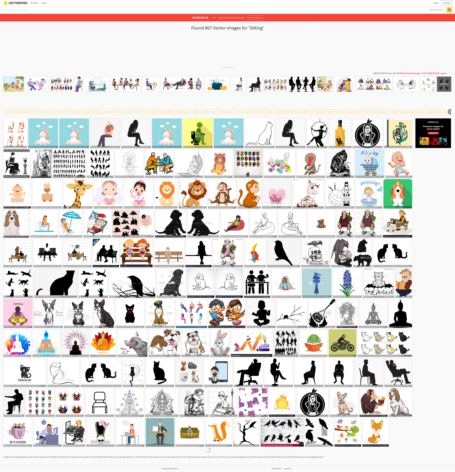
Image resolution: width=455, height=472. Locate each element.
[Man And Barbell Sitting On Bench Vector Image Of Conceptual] (77, 253)
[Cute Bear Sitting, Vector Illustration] (321, 223)
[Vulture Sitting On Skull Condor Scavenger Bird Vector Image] (100, 432)
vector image (74, 112)
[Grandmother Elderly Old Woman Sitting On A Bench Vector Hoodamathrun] (397, 223)
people (96, 112)
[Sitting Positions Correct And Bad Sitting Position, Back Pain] (15, 133)
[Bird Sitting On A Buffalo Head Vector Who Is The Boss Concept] (132, 343)
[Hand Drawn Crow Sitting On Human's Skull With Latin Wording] (315, 253)
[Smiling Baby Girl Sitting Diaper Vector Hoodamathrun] (17, 193)
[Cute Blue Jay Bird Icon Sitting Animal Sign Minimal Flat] (316, 283)
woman (87, 112)
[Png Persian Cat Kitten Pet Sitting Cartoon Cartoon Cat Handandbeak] (189, 372)
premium (385, 112)
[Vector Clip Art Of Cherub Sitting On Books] (224, 402)
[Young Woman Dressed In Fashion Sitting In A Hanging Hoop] (317, 133)
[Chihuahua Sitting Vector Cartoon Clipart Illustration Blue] (344, 402)
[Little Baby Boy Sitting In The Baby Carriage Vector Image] (369, 163)
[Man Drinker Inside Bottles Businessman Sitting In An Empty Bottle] (340, 133)
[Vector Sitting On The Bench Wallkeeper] (169, 253)
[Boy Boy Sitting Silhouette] (261, 313)
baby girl (331, 112)
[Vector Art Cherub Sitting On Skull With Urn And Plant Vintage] (194, 402)
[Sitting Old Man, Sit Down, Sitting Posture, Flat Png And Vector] (105, 133)
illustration (61, 112)
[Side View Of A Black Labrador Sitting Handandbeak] (171, 283)
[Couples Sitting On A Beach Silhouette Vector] (133, 223)
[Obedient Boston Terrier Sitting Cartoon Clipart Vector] (104, 313)
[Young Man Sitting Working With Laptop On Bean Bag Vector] (263, 223)
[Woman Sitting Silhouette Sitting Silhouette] (136, 133)
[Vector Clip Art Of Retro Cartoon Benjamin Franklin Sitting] (368, 223)
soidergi (342, 112)
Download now (255, 17)
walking (196, 112)
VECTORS (34, 3)
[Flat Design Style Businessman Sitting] (160, 432)
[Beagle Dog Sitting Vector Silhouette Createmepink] (170, 223)
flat (367, 112)
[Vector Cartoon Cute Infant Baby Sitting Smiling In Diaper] (398, 163)
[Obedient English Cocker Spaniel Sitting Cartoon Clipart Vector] (400, 402)
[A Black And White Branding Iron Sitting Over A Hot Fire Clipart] (322, 313)
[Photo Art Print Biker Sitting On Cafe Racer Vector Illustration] (342, 343)
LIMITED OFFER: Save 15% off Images (397, 73)
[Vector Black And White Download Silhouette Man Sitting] (14, 402)
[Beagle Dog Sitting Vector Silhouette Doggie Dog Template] (203, 223)
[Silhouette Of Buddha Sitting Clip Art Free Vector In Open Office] (400, 313)
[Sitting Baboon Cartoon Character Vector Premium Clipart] (311, 163)
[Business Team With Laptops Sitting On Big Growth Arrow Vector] (251, 343)
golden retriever (209, 112)
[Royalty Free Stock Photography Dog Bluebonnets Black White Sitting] (347, 283)
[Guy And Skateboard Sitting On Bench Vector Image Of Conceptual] (18, 253)
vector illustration (46, 112)
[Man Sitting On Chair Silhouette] (368, 372)
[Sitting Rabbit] (220, 343)
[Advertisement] (227, 49)
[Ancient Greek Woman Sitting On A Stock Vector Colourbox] (17, 163)
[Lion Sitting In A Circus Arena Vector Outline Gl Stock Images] (129, 163)
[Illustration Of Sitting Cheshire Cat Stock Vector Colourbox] (253, 402)
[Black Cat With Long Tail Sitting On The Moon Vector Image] (133, 372)
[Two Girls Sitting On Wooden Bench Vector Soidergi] (136, 253)
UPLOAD (446, 3)
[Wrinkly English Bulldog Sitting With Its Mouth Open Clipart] (195, 343)
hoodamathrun (226, 112)
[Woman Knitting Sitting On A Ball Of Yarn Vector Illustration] (339, 193)
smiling (321, 112)
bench (238, 112)
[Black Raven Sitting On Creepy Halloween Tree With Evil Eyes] (246, 432)
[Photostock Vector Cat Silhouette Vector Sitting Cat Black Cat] (392, 253)
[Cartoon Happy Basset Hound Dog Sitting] (16, 223)
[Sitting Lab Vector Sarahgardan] (229, 283)
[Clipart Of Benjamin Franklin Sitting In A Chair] (228, 253)
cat (117, 112)
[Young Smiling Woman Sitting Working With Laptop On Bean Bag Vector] (292, 223)
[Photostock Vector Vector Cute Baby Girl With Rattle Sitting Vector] (138, 193)
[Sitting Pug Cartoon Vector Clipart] (164, 343)
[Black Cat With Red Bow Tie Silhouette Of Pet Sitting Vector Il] (130, 313)
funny (262, 112)
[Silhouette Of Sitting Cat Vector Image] (160, 372)
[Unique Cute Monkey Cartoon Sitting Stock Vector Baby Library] (249, 193)
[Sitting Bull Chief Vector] (312, 402)
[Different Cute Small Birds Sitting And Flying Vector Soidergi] (348, 432)
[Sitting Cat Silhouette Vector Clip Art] (55, 283)
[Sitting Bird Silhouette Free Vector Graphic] (283, 253)
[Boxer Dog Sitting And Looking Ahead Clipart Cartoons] (160, 313)
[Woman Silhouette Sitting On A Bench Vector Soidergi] (198, 253)
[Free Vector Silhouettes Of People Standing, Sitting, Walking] (69, 163)
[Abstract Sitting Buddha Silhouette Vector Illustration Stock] (373, 313)
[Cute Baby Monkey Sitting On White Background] (222, 193)
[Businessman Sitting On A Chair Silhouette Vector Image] (248, 372)
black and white (355, 112)
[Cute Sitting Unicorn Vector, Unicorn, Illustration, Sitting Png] (43, 133)
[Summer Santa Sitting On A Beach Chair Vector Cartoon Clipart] (97, 223)
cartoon (24, 112)
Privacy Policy (276, 469)
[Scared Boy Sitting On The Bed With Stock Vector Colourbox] (286, 283)
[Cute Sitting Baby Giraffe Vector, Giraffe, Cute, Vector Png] (47, 193)
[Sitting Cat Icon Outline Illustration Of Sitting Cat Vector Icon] (259, 133)
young (374, 112)
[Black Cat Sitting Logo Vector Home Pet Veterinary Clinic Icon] (25, 372)
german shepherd (167, 112)
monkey (396, 112)
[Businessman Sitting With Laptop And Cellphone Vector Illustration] (218, 372)
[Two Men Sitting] (159, 163)
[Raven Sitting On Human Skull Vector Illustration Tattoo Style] (341, 253)
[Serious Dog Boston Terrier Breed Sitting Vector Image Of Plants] (48, 313)
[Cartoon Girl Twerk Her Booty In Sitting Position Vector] (18, 313)
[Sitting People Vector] (100, 163)
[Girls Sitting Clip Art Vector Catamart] (226, 313)
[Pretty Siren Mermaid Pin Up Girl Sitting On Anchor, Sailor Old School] (398, 133)
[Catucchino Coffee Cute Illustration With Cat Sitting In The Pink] (18, 432)
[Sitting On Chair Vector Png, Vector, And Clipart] (99, 402)
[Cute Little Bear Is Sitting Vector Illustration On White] (218, 163)
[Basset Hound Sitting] (398, 193)
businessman (183, 112)
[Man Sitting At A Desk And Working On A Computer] (74, 432)
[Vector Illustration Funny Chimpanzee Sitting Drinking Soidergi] (373, 402)
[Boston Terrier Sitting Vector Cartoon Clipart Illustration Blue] (78, 313)
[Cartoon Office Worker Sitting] (47, 432)
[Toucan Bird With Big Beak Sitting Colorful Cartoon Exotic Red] (255, 253)
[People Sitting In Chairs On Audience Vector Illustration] (248, 163)
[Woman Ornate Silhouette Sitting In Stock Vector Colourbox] (161, 402)
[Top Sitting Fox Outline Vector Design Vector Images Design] (218, 432)
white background (410, 112)
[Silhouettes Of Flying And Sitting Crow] (319, 432)
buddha (304, 112)
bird (439, 112)
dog (7, 112)
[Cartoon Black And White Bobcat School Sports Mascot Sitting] (378, 283)
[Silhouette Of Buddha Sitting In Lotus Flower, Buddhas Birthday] (75, 343)
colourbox (127, 112)
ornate (447, 112)
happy (431, 112)
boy (423, 112)
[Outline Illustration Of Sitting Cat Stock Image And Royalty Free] (63, 372)
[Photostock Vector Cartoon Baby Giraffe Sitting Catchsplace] (77, 193)
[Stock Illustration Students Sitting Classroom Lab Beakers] (257, 283)
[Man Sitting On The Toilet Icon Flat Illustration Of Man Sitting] (197, 133)
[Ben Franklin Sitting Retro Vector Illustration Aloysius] (345, 223)
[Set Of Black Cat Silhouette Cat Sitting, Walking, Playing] (18, 283)
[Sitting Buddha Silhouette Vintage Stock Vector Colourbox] (46, 343)
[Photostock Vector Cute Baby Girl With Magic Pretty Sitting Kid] (108, 193)
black (247, 112)
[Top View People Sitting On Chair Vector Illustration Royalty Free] (70, 402)
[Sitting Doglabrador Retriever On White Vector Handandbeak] (200, 283)
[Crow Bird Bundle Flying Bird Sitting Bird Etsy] (282, 432)
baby (271, 112)
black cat (293, 112)
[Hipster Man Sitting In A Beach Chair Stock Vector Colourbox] (70, 223)
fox (312, 112)
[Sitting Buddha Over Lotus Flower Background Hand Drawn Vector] (103, 343)
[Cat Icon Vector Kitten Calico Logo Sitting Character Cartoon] (385, 343)
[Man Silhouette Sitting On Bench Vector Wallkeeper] (47, 253)
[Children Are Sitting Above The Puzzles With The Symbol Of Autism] (279, 163)
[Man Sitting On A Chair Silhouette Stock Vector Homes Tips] (308, 372)
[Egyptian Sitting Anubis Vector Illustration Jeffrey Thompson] (41, 163)
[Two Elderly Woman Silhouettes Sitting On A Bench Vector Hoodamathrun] (106, 253)
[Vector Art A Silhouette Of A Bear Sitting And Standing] (362, 253)
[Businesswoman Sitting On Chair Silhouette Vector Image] (278, 372)
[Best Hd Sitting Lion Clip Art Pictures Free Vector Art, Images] (166, 193)
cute (15, 112)
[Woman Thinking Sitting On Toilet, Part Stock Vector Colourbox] (44, 223)
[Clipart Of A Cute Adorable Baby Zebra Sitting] (308, 193)
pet (254, 112)
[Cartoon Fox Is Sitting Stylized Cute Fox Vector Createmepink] (375, 432)
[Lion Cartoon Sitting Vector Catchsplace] (193, 193)
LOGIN (435, 3)
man (32, 112)
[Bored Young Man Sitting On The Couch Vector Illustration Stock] (190, 432)
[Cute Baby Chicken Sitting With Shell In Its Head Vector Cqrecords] (282, 402)
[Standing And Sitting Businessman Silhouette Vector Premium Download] (286, 343)
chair (137, 112)
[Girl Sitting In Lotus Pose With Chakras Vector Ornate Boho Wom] (129, 402)
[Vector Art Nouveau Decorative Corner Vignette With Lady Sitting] (189, 163)
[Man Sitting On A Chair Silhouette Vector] (338, 372)
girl (154, 112)
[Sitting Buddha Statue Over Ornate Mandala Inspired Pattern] (347, 313)
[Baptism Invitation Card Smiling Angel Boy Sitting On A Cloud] (369, 193)
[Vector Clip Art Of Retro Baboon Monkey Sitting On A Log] (340, 163)
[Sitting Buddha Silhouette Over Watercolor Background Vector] (17, 343)
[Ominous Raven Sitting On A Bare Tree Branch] (132, 283)
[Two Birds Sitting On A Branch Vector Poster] (292, 313)
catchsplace (281, 112)
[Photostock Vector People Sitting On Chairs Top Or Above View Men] (40, 402)
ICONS (43, 3)
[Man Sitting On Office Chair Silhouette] (398, 372)
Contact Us (287, 469)
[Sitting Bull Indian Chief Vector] (367, 133)
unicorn (146, 112)
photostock (107, 112)
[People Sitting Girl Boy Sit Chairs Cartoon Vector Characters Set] (191, 313)
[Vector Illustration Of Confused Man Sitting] (130, 432)
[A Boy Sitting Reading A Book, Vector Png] (404, 283)
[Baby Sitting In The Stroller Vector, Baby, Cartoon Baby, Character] (276, 193)
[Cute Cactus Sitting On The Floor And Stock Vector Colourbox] (313, 343)
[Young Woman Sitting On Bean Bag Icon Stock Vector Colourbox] (234, 223)
